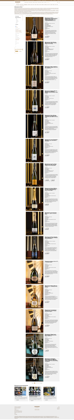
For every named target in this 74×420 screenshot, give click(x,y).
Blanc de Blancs (51, 26)
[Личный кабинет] (57, 2)
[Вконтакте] (37, 409)
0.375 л (47, 196)
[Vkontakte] (44, 0)
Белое (16, 18)
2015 (46, 368)
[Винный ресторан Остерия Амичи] (17, 2)
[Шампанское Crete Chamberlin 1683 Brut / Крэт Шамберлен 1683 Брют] (34, 154)
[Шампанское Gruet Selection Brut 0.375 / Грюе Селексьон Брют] (34, 227)
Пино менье (52, 98)
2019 (46, 124)
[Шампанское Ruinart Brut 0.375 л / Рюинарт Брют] (34, 276)
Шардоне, (50, 146)
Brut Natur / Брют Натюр (52, 23)
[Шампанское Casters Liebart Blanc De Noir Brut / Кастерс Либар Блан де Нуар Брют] (34, 178)
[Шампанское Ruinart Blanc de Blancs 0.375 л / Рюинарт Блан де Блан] (34, 300)
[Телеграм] (35, 409)
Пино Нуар (52, 146)
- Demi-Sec (17, 20)
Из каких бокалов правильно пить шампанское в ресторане (34, 396)
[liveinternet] (1, 419)
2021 (46, 220)
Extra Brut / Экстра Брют (52, 46)
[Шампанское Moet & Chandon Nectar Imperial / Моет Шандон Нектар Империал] (34, 251)
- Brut (16, 19)
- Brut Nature (17, 21)
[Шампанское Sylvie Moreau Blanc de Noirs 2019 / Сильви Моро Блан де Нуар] (34, 57)
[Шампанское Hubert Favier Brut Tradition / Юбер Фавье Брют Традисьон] (34, 349)
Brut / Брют (50, 314)
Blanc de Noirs (51, 49)
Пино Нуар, (50, 73)
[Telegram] (42, 0)
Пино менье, (52, 73)
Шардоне (55, 73)
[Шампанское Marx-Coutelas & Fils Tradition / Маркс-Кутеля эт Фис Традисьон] (34, 81)
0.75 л (47, 27)
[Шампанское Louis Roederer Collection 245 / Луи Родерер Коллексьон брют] (34, 324)
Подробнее (47, 35)
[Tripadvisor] (45, 0)
